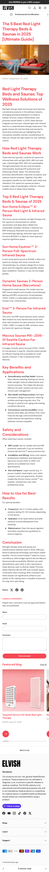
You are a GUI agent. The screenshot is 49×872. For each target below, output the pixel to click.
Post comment (25, 656)
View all (43, 664)
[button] (40, 8)
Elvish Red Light (13, 862)
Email (4, 624)
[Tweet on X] (11, 590)
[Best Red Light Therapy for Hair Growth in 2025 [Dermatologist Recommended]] (3, 868)
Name (4, 612)
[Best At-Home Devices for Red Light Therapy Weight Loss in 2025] (45, 868)
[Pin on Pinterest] (22, 590)
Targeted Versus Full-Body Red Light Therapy (22, 716)
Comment (6, 635)
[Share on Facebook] (17, 590)
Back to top (24, 750)
